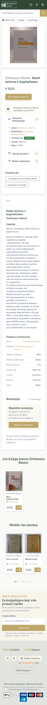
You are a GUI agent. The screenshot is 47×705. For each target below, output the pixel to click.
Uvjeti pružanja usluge (30, 689)
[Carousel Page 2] (18, 581)
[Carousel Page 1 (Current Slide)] (15, 581)
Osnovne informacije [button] (18, 119)
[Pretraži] (43, 13)
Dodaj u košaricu (20, 96)
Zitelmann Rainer (27, 128)
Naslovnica (10, 20)
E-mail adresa (9, 616)
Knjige (21, 20)
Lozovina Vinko (32, 556)
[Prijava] (36, 4)
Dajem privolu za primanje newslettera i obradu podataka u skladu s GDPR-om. (23, 634)
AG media (38, 684)
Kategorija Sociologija (17, 185)
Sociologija (32, 20)
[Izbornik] (31, 4)
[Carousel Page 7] (30, 581)
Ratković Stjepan (13, 556)
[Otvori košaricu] (42, 4)
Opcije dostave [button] (21, 153)
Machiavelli (31, 559)
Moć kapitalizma (12, 498)
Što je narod (12, 559)
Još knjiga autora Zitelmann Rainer (22, 178)
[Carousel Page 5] (25, 581)
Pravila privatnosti (15, 689)
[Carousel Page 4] (23, 581)
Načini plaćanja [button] (21, 161)
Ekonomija (13, 502)
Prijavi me (23, 627)
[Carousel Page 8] (32, 581)
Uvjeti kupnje (22, 670)
